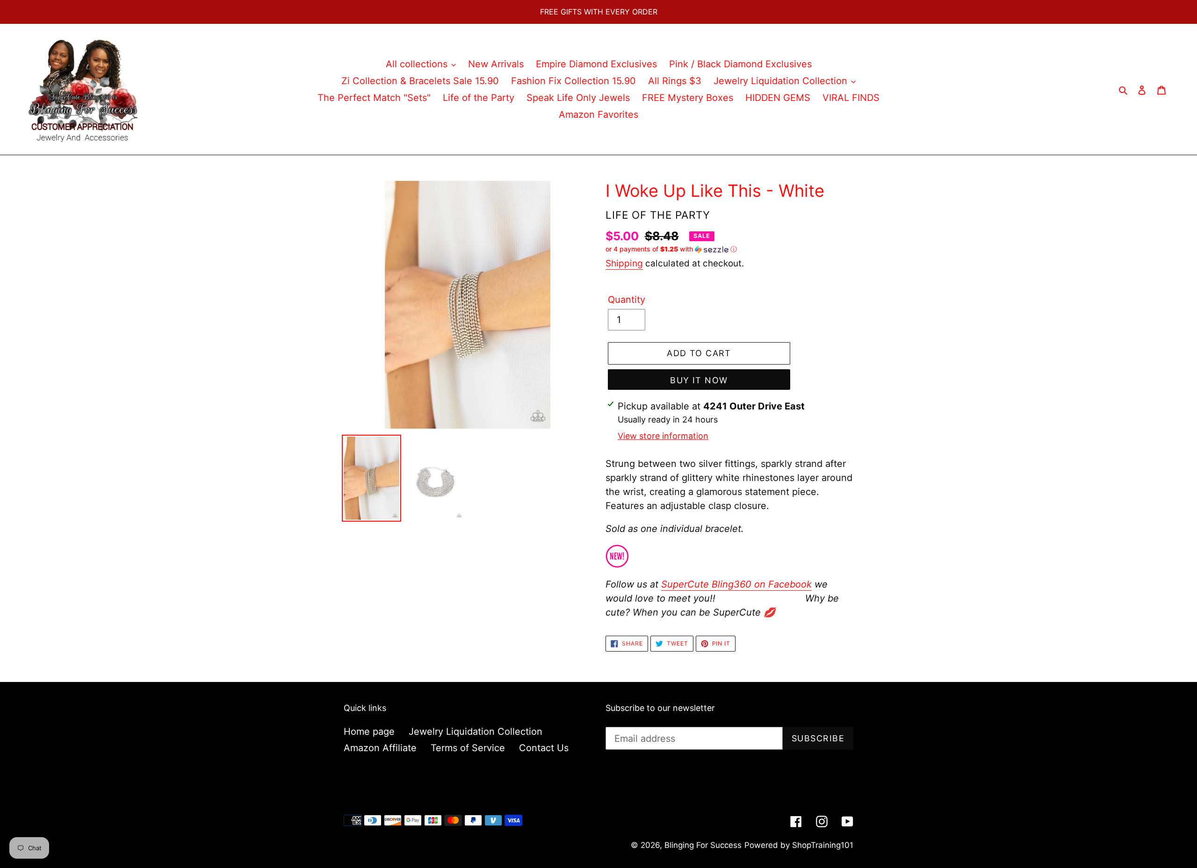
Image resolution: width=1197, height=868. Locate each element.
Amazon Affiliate (380, 747)
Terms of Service (468, 747)
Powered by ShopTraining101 (798, 845)
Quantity (626, 299)
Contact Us (544, 747)
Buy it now (699, 380)
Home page (369, 731)
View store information (663, 436)
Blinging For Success (703, 845)
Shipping (624, 263)
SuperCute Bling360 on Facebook (736, 584)
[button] (671, 249)
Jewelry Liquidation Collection (475, 731)
